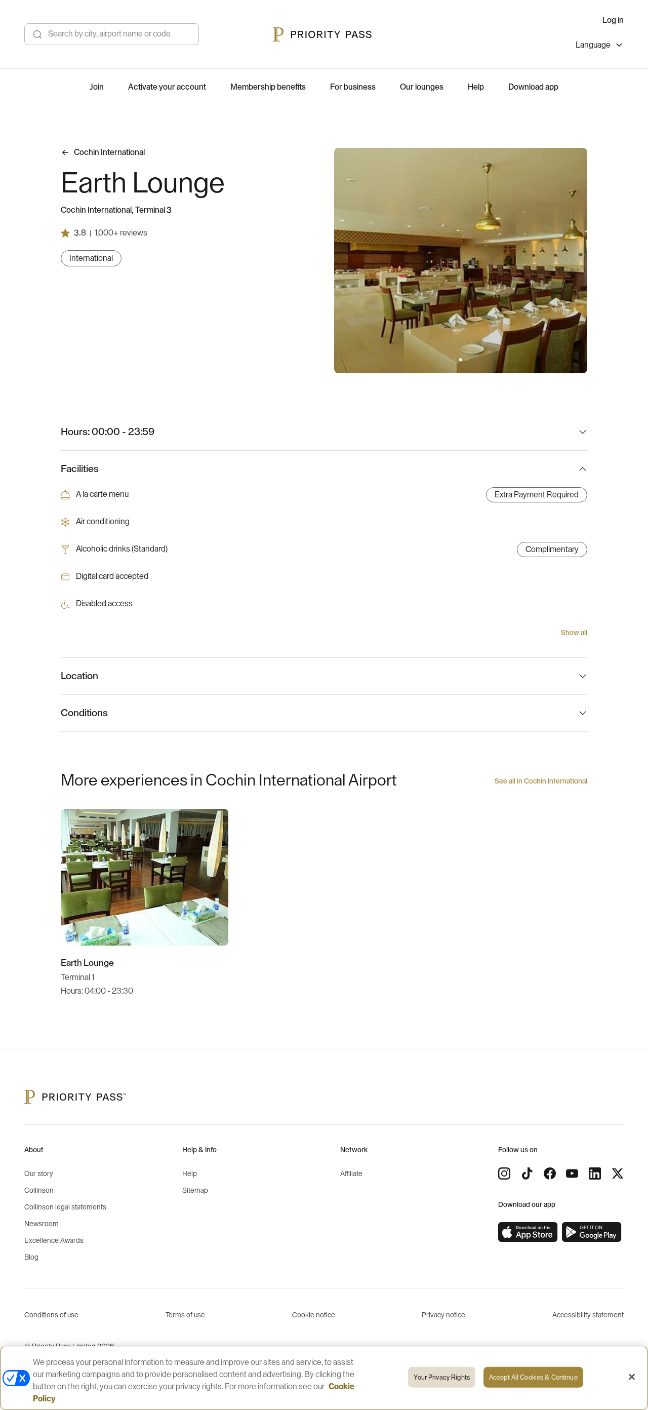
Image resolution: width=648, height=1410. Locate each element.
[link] (528, 1232)
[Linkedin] (595, 1173)
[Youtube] (572, 1173)
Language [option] (593, 45)
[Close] (632, 1377)
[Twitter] (618, 1173)
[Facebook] (550, 1173)
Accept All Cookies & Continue (533, 1377)
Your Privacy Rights (441, 1377)
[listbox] (600, 46)
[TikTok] (527, 1173)
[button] (454, 359)
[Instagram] (504, 1173)
